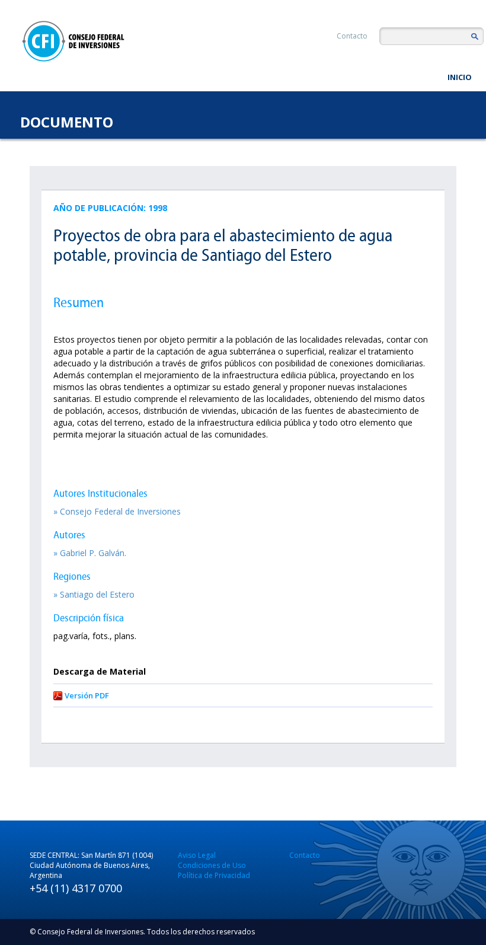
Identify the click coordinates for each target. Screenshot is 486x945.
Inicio (459, 77)
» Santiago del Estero (94, 594)
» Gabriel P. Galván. (89, 552)
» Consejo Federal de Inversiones (117, 511)
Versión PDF (87, 695)
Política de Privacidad (214, 875)
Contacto (352, 36)
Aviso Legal (197, 855)
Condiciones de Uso (212, 865)
